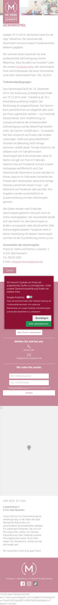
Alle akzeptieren (38, 324)
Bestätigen (42, 318)
